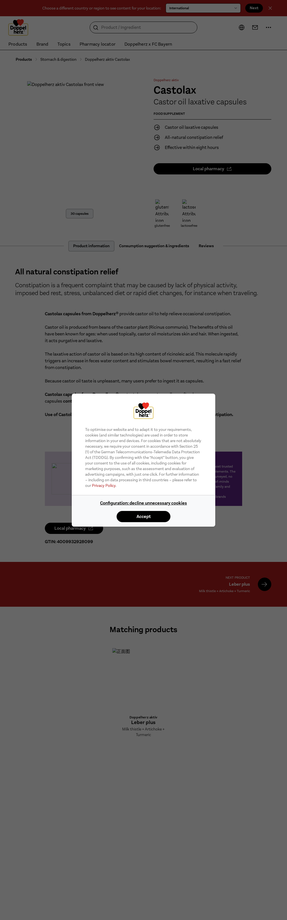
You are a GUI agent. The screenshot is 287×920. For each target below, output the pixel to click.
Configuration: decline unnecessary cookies (143, 503)
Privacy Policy (103, 485)
